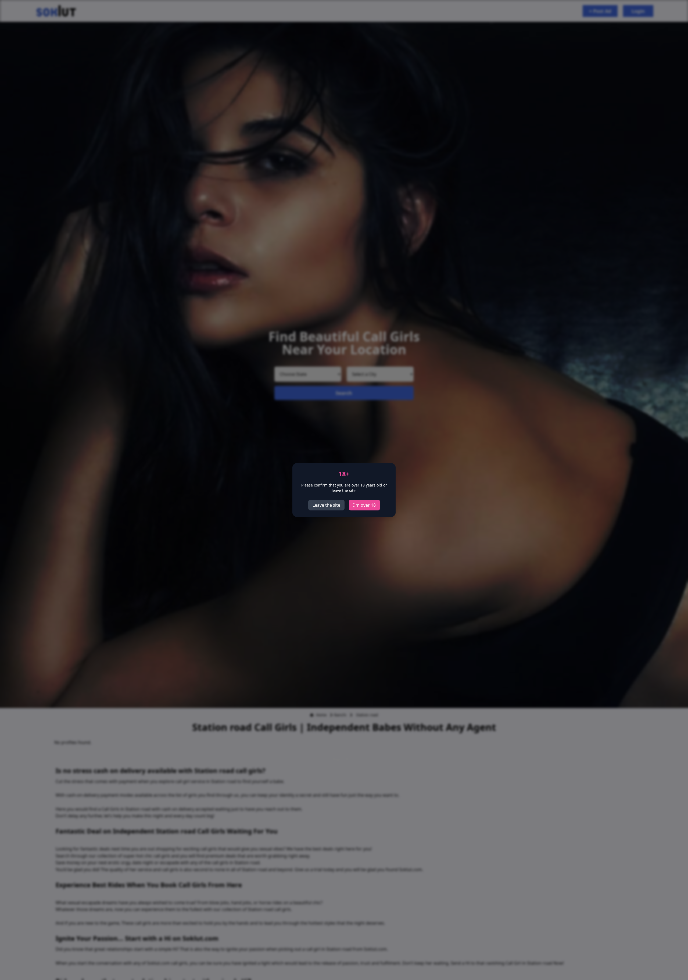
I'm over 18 (364, 505)
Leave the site (326, 505)
